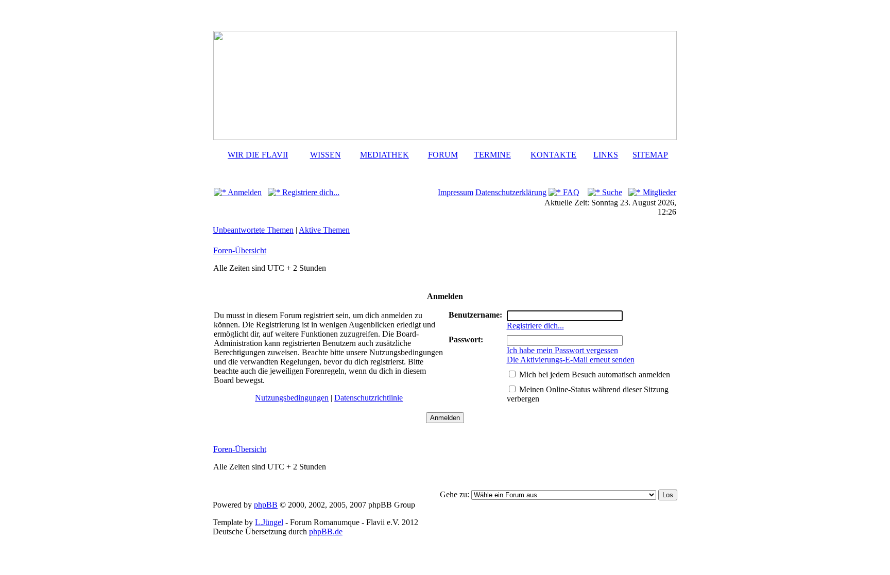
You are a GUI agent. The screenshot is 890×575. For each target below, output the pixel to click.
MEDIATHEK (384, 154)
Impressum (455, 192)
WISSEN (325, 154)
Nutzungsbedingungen (292, 397)
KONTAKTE (553, 154)
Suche (611, 192)
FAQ (570, 192)
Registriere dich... (309, 192)
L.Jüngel (269, 522)
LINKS (605, 154)
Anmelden (244, 192)
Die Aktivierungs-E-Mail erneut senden (571, 359)
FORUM (443, 154)
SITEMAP (650, 154)
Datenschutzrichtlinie (368, 397)
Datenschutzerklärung (510, 192)
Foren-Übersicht (239, 250)
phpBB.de (326, 531)
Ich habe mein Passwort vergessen (562, 350)
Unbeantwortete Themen (253, 229)
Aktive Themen (324, 229)
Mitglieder (658, 192)
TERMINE (492, 154)
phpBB (266, 504)
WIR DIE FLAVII (258, 154)
